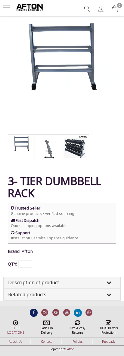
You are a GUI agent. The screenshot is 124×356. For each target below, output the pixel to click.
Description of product (33, 282)
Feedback (108, 341)
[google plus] (56, 312)
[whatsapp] (89, 312)
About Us (15, 341)
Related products (27, 294)
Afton (71, 349)
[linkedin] (78, 312)
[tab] (87, 8)
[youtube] (67, 312)
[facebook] (34, 312)
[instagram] (45, 312)
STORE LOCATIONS (15, 330)
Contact (46, 341)
